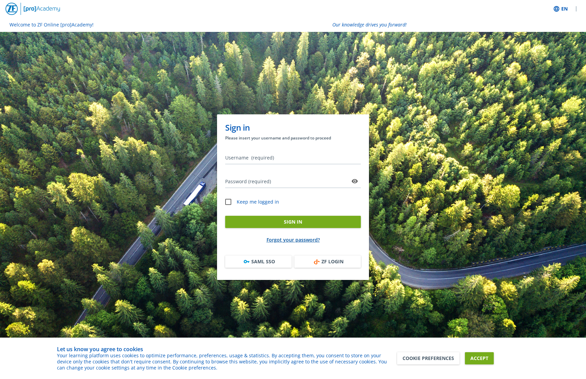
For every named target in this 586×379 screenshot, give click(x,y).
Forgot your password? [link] (293, 239)
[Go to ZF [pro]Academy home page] (32, 9)
